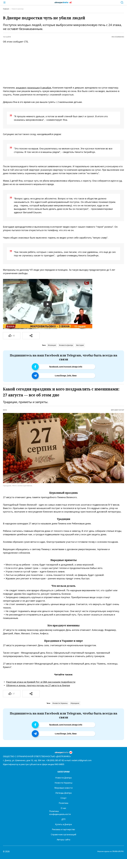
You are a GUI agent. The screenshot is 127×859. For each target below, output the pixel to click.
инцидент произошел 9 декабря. (34, 87)
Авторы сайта (63, 839)
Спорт (63, 798)
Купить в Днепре (63, 824)
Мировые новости (63, 787)
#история (80, 345)
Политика (63, 803)
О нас (63, 808)
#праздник (75, 703)
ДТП (63, 819)
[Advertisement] (60, 64)
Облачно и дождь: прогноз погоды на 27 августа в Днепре (38, 685)
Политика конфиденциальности (60, 813)
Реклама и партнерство (63, 829)
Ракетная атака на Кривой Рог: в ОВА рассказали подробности (40, 681)
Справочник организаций (63, 834)
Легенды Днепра (63, 793)
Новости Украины (63, 782)
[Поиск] (122, 2)
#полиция (52, 345)
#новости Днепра (66, 345)
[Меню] (4, 2)
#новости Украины (60, 703)
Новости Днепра (63, 777)
